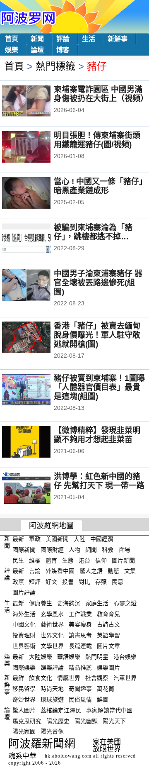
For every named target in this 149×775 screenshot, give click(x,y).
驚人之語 (91, 571)
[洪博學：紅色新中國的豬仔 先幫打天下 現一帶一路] (37, 488)
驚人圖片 (24, 710)
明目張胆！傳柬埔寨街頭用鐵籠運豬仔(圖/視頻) (97, 140)
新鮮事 (117, 38)
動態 (113, 571)
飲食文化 (40, 678)
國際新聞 (24, 549)
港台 (84, 560)
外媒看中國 (60, 571)
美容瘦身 (80, 624)
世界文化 (52, 635)
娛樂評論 (52, 667)
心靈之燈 (125, 603)
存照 (101, 581)
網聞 (91, 549)
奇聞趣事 (80, 688)
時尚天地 (52, 688)
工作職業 (80, 613)
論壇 (37, 50)
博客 (63, 50)
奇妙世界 (24, 699)
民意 (117, 581)
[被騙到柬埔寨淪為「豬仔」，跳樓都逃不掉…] (37, 239)
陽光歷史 (58, 720)
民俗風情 (80, 699)
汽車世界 (125, 678)
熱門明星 (96, 656)
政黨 (18, 581)
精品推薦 (80, 667)
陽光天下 (114, 720)
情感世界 (68, 678)
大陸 (79, 539)
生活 (88, 38)
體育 (51, 560)
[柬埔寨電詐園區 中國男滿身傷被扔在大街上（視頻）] (37, 101)
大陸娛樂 (40, 656)
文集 (130, 571)
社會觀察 (96, 678)
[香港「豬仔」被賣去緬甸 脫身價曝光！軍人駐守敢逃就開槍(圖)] (37, 338)
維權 (35, 560)
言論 (35, 571)
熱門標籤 (55, 66)
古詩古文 (108, 624)
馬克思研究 (26, 720)
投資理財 (24, 635)
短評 (35, 581)
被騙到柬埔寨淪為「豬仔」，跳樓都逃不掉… (93, 232)
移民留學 (24, 688)
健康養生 (40, 603)
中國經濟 (101, 539)
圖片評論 (24, 592)
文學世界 (52, 646)
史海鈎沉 (68, 603)
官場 (124, 549)
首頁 (11, 38)
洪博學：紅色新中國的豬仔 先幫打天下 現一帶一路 (99, 481)
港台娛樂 (125, 656)
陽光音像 (52, 731)
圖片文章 (108, 646)
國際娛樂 (24, 667)
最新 (18, 539)
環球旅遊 (52, 699)
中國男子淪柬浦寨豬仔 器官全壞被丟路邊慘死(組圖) (98, 282)
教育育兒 (108, 613)
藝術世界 (52, 624)
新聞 (37, 38)
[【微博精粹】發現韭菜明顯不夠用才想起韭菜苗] (37, 442)
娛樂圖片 (108, 667)
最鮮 (18, 678)
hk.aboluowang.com (68, 756)
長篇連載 (80, 646)
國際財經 (52, 549)
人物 (74, 549)
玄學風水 (52, 613)
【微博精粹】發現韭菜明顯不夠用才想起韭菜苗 (97, 435)
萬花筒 (105, 688)
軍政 (35, 539)
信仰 (101, 560)
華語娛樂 (68, 656)
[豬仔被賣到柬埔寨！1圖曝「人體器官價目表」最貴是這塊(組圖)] (37, 390)
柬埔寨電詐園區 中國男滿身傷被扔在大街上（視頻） (101, 94)
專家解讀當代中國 (109, 710)
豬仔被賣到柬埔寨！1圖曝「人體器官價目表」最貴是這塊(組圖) (99, 387)
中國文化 (24, 624)
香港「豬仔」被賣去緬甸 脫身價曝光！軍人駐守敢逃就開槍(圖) (97, 335)
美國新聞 (57, 539)
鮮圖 (102, 699)
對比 (84, 581)
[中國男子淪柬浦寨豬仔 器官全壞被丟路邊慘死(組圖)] (37, 285)
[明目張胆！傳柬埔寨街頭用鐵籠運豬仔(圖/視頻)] (37, 147)
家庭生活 (96, 603)
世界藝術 (24, 646)
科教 (107, 549)
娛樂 (11, 50)
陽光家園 (24, 731)
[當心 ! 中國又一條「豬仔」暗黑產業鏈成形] (37, 193)
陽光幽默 (86, 720)
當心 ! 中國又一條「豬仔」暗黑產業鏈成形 (98, 186)
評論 (63, 38)
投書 (68, 581)
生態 (68, 560)
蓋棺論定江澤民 (61, 710)
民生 (18, 560)
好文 (51, 581)
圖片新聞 (123, 560)
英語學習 (108, 635)
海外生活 (24, 613)
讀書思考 (80, 635)
